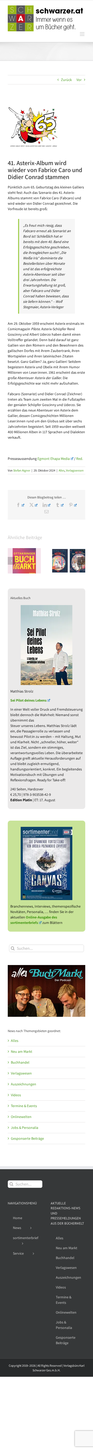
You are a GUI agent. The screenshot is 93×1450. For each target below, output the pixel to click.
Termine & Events (24, 1105)
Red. (79, 458)
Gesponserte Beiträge (27, 1138)
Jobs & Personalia (24, 1127)
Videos (16, 1095)
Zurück (66, 79)
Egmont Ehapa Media (53, 458)
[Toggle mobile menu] (82, 34)
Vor (79, 79)
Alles (62, 470)
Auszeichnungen (23, 1084)
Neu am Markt (21, 1051)
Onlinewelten (21, 1116)
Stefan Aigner (21, 470)
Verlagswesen (75, 470)
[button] (12, 561)
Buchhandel (20, 1062)
